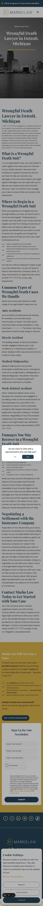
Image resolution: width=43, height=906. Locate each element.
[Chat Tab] (21, 453)
